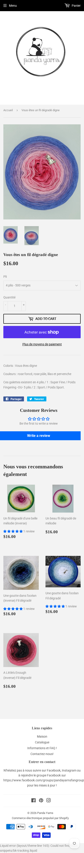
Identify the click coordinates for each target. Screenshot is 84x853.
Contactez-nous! (42, 754)
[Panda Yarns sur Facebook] (33, 801)
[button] (13, 531)
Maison (42, 736)
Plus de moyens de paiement (42, 344)
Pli (5, 276)
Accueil (8, 110)
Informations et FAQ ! (42, 748)
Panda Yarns (45, 813)
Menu (13, 5)
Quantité (9, 297)
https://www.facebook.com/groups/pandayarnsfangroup (43, 780)
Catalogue (42, 742)
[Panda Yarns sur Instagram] (48, 801)
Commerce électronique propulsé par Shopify (40, 818)
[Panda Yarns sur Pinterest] (41, 801)
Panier (76, 5)
